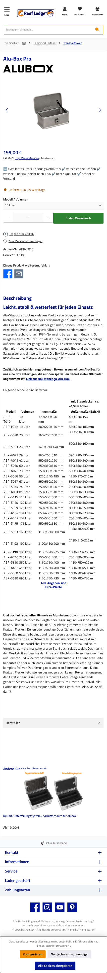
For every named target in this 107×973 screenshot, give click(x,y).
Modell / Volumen (15, 199)
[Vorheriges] (7, 110)
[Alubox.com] (53, 68)
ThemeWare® (86, 929)
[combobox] (48, 30)
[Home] (24, 43)
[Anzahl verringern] (8, 218)
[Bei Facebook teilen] (7, 273)
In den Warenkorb (78, 218)
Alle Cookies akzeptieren (55, 965)
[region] (53, 110)
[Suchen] (97, 30)
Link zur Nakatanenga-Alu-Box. (48, 378)
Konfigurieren (32, 954)
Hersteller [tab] (13, 722)
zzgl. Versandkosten (27, 158)
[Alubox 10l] (53, 110)
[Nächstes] (100, 110)
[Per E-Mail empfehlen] (18, 273)
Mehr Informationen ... (58, 946)
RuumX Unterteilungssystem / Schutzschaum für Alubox (39, 816)
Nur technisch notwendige (69, 954)
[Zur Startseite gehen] (35, 13)
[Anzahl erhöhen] (48, 218)
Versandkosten (75, 921)
